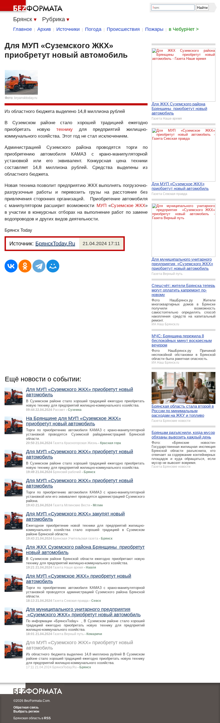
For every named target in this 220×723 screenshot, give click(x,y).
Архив (44, 29)
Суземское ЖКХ (128, 205)
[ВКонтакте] (11, 266)
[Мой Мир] (52, 266)
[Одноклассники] (25, 266)
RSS (47, 718)
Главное (22, 29)
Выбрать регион (26, 711)
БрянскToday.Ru (55, 243)
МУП (102, 205)
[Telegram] (38, 266)
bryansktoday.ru (25, 98)
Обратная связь (26, 707)
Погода (93, 29)
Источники (68, 29)
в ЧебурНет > (184, 29)
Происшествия (123, 29)
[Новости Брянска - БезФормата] (32, 6)
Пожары (154, 29)
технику (64, 129)
